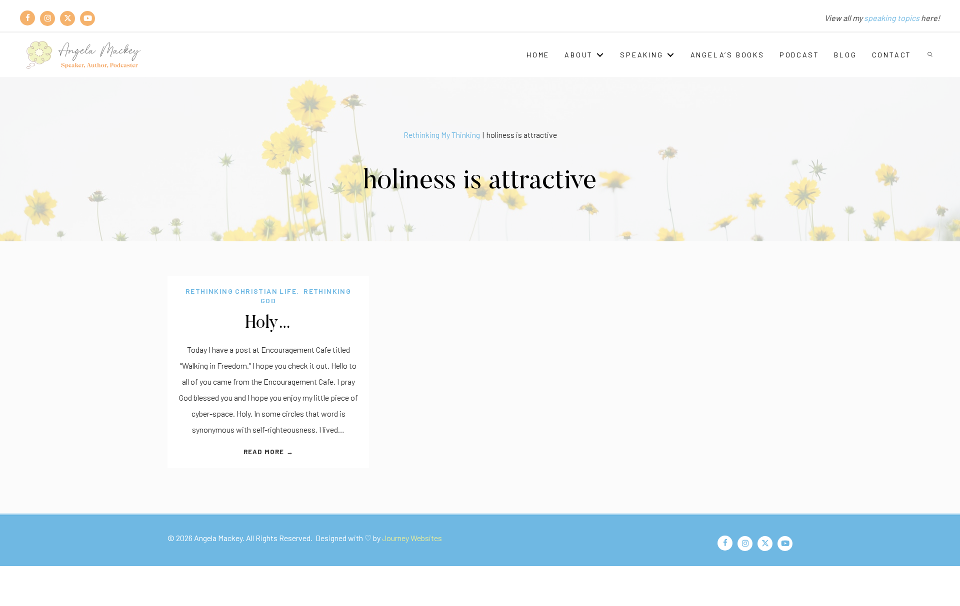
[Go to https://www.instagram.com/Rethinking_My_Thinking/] (47, 18)
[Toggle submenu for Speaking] (670, 54)
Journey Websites (412, 538)
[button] (931, 55)
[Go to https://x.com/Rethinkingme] (67, 18)
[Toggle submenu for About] (600, 54)
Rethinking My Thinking (442, 134)
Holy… (268, 323)
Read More (269, 452)
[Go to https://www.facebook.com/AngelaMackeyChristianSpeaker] (27, 18)
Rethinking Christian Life (241, 291)
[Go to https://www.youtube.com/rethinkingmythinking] (87, 18)
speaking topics (892, 17)
